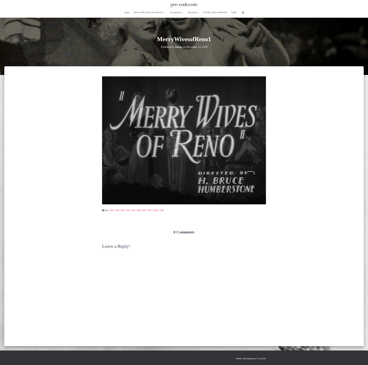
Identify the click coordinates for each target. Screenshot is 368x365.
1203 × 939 (158, 210)
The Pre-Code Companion (215, 13)
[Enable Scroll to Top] (362, 359)
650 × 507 (147, 210)
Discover (192, 13)
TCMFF (234, 13)
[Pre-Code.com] (183, 5)
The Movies (175, 13)
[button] (164, 13)
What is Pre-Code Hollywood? (148, 13)
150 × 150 (114, 210)
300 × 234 (125, 210)
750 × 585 (136, 210)
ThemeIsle (261, 358)
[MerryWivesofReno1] (184, 140)
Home (126, 13)
